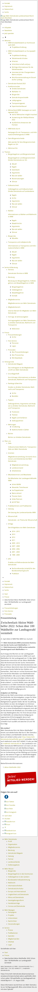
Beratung (11, 277)
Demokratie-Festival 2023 (17, 84)
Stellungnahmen (17, 421)
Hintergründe (9, 362)
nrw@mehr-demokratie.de (12, 744)
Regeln (14, 167)
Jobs (9, 559)
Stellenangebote (13, 865)
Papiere (10, 400)
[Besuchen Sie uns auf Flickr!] (8, 809)
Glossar (14, 182)
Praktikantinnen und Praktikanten (20, 506)
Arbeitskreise (16, 471)
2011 (13, 540)
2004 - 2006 (16, 549)
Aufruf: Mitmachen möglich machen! (24, 115)
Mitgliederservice (14, 300)
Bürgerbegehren (17, 287)
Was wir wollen (17, 176)
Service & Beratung (11, 267)
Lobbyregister (16, 100)
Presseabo (11, 350)
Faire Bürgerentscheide (16, 138)
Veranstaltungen (14, 924)
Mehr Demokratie (10, 839)
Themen (7, 152)
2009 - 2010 (16, 543)
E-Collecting (16, 427)
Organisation (12, 844)
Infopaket (7, 28)
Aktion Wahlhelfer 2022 (12, 767)
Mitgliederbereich (14, 307)
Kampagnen (12, 912)
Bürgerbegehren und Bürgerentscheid (21, 154)
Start (6, 594)
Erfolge (10, 524)
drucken (7, 819)
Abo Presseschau (18, 355)
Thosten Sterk (16, 496)
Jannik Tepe (16, 502)
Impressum (8, 6)
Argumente (16, 173)
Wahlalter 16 (16, 92)
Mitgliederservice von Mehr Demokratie (22, 303)
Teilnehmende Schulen (19, 58)
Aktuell (14, 164)
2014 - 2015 (16, 531)
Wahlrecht (11, 883)
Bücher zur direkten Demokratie (19, 437)
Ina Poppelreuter (18, 490)
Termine (11, 270)
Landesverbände (14, 862)
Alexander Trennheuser (20, 487)
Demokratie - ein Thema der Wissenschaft (22, 520)
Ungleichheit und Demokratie (18, 894)
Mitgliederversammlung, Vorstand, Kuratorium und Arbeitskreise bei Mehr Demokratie (22, 459)
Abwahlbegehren (18, 293)
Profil (10, 841)
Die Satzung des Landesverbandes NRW (22, 512)
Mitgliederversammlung (20, 465)
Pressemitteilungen (15, 335)
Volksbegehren (17, 290)
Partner (10, 859)
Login (10, 945)
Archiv (14, 198)
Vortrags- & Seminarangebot (18, 317)
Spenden (11, 936)
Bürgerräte (15, 95)
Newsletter (8, 30)
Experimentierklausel (19, 106)
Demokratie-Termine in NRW (18, 273)
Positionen (15, 412)
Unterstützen (12, 918)
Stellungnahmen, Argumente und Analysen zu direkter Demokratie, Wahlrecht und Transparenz (22, 406)
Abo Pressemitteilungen (20, 352)
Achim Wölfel (16, 484)
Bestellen (15, 396)
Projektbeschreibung (19, 47)
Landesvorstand (17, 468)
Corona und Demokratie (16, 906)
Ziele (9, 443)
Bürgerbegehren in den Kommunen (20, 874)
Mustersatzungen (18, 179)
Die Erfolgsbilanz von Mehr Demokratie (21, 528)
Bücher (10, 434)
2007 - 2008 (16, 546)
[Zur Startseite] (19, 18)
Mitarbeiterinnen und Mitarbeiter (19, 475)
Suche (6, 12)
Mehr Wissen (8, 869)
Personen (15, 343)
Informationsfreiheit (15, 886)
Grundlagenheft (13, 374)
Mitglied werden (13, 939)
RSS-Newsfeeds (17, 358)
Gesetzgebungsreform (16, 900)
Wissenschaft (12, 516)
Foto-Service (12, 341)
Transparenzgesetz (18, 103)
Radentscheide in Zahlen (20, 430)
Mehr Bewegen (9, 910)
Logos (14, 346)
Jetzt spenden (9, 33)
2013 (13, 534)
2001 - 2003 (16, 552)
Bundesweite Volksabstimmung (19, 880)
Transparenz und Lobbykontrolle (19, 242)
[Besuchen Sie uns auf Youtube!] (9, 805)
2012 (13, 537)
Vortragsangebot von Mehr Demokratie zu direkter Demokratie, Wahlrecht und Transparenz (22, 322)
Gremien (11, 453)
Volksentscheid (13, 185)
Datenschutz (8, 9)
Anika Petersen (17, 499)
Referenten (16, 329)
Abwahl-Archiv (17, 223)
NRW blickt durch (14, 129)
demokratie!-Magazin (15, 364)
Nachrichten (12, 921)
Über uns (7, 441)
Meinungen (12, 425)
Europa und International (17, 891)
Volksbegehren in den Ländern (18, 877)
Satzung (11, 509)
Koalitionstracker (14, 86)
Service (6, 928)
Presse (6, 333)
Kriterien (15, 61)
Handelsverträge (14, 903)
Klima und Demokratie (16, 897)
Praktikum (15, 574)
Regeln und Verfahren (19, 418)
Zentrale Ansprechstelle (20, 97)
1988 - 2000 (16, 555)
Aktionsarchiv (13, 148)
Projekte (11, 915)
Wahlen (10, 211)
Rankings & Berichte (15, 383)
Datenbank (15, 170)
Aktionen (7, 41)
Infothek (11, 942)
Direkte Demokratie (18, 89)
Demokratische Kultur (15, 889)
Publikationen (13, 933)
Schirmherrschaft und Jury (21, 64)
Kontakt (7, 3)
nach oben (8, 816)
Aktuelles (15, 238)
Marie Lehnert (17, 493)
